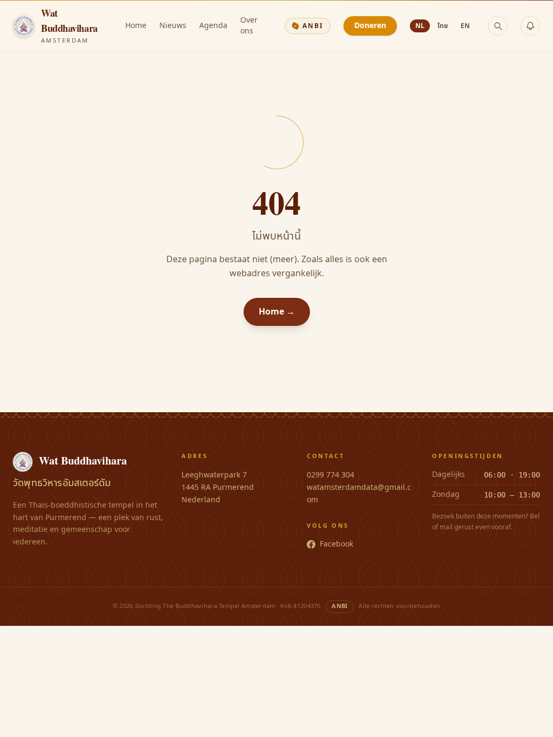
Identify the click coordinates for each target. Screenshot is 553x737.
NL (419, 26)
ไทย (442, 26)
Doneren (370, 25)
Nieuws (172, 26)
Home (135, 26)
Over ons (249, 26)
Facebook (336, 544)
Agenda (213, 26)
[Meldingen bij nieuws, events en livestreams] (530, 26)
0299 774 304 (330, 475)
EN (465, 26)
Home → (277, 311)
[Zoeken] (498, 26)
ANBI (312, 26)
